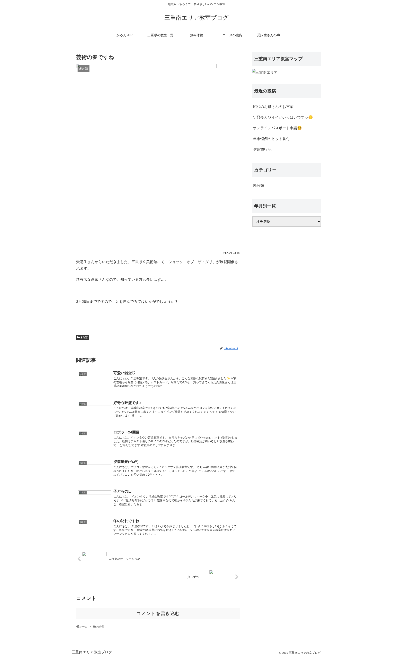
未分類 (84, 337)
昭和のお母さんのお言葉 (273, 107)
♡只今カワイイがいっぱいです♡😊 (283, 117)
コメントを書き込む (158, 613)
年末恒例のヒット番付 (271, 139)
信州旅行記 (262, 149)
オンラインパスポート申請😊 (277, 128)
